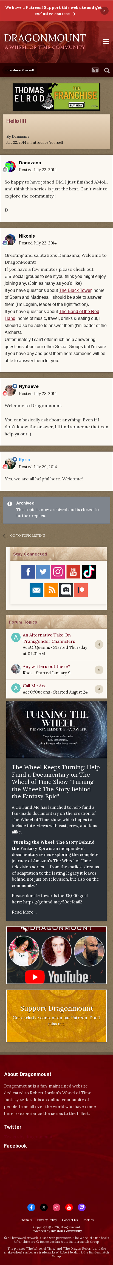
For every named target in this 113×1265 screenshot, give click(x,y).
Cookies (88, 1220)
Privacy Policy (47, 1220)
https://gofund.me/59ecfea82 (52, 902)
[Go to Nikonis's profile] (10, 239)
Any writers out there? (46, 666)
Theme (25, 1220)
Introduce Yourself (47, 142)
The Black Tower (75, 290)
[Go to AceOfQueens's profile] (16, 637)
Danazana (21, 136)
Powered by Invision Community (57, 1231)
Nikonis (27, 236)
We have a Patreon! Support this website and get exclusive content (53, 10)
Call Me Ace (35, 685)
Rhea (28, 672)
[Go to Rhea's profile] (16, 669)
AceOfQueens (36, 647)
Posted (38, 169)
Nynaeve (29, 386)
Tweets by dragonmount (28, 1136)
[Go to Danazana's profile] (10, 166)
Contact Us (70, 1220)
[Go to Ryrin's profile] (10, 463)
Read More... (24, 912)
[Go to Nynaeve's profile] (10, 390)
